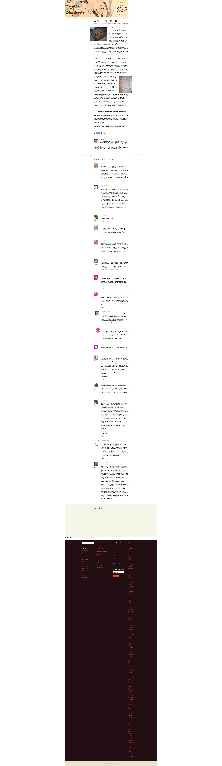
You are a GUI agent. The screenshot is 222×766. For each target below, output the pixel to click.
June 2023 (130, 553)
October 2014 (130, 740)
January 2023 (130, 562)
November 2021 (130, 588)
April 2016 (129, 708)
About (72, 18)
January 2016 (130, 713)
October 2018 (130, 654)
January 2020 (130, 627)
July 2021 (129, 595)
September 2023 (131, 548)
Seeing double (137, 155)
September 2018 (131, 656)
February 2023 (130, 561)
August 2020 (130, 614)
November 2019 (130, 631)
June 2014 (130, 747)
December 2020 (130, 607)
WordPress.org (100, 567)
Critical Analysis (117, 23)
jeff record (95, 360)
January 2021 (130, 605)
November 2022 (130, 566)
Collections (84, 554)
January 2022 (130, 584)
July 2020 (129, 616)
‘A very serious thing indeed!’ (88, 155)
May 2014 (129, 749)
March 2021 (130, 602)
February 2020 (130, 625)
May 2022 (129, 577)
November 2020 (130, 609)
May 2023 (129, 555)
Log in (98, 562)
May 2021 (129, 598)
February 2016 (130, 711)
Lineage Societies (85, 563)
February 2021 (130, 604)
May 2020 (129, 620)
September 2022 (131, 570)
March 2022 (130, 580)
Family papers (123, 23)
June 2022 (130, 575)
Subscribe (83, 18)
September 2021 (131, 591)
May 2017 (129, 684)
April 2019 (129, 643)
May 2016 (129, 706)
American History (105, 23)
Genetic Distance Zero (101, 546)
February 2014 (130, 754)
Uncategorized (84, 577)
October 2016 (130, 697)
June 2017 (130, 683)
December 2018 (130, 650)
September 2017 (131, 677)
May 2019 (129, 641)
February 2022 (130, 582)
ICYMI (83, 561)
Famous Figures (85, 557)
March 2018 (130, 666)
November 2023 (130, 544)
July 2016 (129, 702)
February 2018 (130, 668)
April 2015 (129, 729)
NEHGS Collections (85, 568)
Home (68, 18)
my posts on (114, 37)
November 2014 (130, 738)
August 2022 (130, 571)
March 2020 (130, 623)
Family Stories (110, 23)
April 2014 (129, 751)
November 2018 (130, 652)
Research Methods (85, 572)
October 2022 (130, 568)
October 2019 (130, 632)
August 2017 (130, 679)
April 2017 (129, 686)
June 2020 (130, 618)
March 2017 (130, 688)
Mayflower (84, 564)
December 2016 (130, 693)
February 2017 (130, 690)
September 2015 (131, 720)
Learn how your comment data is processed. (88, 537)
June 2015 (130, 726)
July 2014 (129, 745)
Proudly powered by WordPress (111, 763)
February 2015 (130, 733)
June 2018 (130, 661)
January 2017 (130, 692)
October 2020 (130, 611)
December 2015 (130, 715)
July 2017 (129, 681)
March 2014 (130, 753)
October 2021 (130, 589)
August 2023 (130, 550)
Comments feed (100, 565)
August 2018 (130, 658)
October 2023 (130, 546)
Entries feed (99, 563)
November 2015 (130, 717)
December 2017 (130, 672)
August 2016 (130, 701)
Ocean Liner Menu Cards (101, 544)
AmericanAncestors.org (91, 18)
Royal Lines (84, 573)
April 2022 (129, 579)
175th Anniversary (85, 550)
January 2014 (130, 756)
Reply (103, 181)
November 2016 (130, 695)
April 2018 (129, 665)
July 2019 (129, 638)
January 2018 (130, 670)
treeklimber (96, 264)
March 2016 (130, 710)
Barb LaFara (96, 168)
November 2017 (130, 674)
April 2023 (129, 557)
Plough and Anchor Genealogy (118, 547)
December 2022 (130, 564)
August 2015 (130, 722)
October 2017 (130, 675)
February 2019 (130, 647)
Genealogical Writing (85, 559)
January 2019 (130, 649)
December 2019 (130, 629)
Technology (84, 575)
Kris (94, 350)
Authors (77, 18)
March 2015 (130, 731)
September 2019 (131, 634)
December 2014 (130, 736)
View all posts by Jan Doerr (118, 148)
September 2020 (131, 613)
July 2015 (129, 724)
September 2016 (131, 699)
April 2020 (129, 622)
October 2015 (130, 719)
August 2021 (130, 593)
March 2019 (130, 645)
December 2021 (130, 586)
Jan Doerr (100, 24)
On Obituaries (99, 554)
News (83, 570)
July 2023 (129, 552)
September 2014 (131, 742)
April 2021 (129, 600)
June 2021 (130, 597)
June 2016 (130, 704)
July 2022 (129, 573)
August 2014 (130, 744)
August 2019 (130, 636)
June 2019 (130, 640)
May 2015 (129, 727)
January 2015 (130, 735)
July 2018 (129, 659)
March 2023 (130, 559)
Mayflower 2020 (85, 566)
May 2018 (129, 663)
